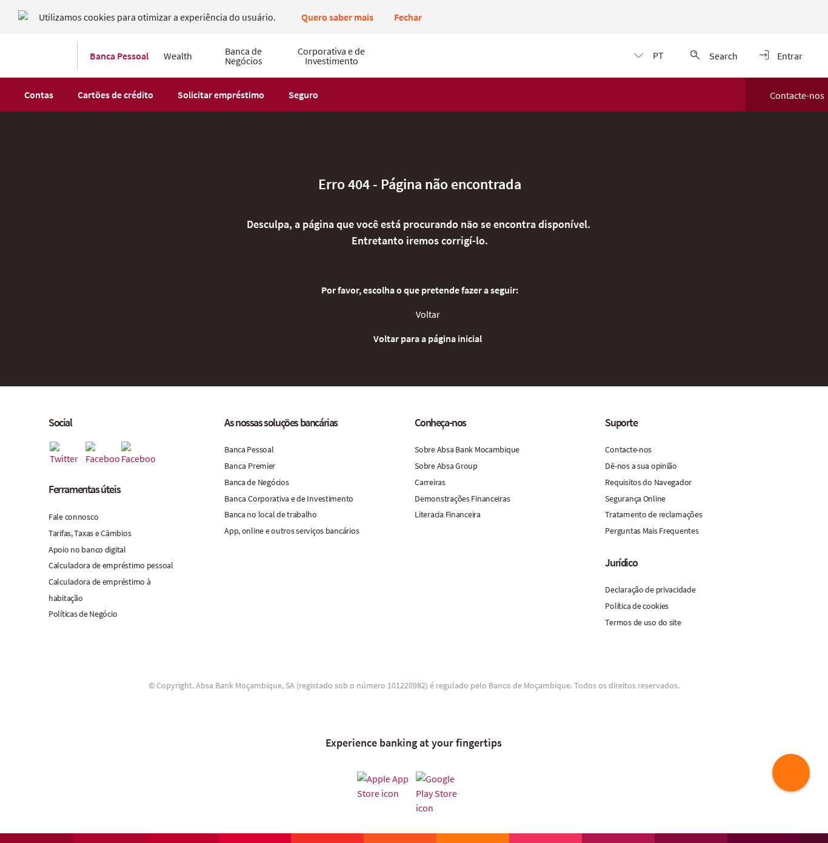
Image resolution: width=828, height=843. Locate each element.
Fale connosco (73, 516)
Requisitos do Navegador (648, 482)
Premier (261, 465)
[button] (38, 95)
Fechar (408, 17)
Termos (619, 622)
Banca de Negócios (256, 482)
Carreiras (430, 482)
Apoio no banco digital (87, 549)
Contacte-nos (797, 95)
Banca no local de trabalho (270, 514)
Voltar (428, 314)
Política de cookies (637, 605)
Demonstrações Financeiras (462, 498)
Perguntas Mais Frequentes (651, 530)
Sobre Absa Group (446, 465)
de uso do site (657, 622)
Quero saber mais (337, 17)
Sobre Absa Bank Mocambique (467, 449)
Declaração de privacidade (650, 589)
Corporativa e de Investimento (300, 498)
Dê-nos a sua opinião (640, 465)
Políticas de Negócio (82, 613)
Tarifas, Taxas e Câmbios (89, 533)
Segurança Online (635, 498)
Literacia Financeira (447, 514)
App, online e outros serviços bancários (291, 530)
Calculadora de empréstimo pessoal (110, 565)
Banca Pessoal (248, 449)
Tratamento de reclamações (653, 514)
